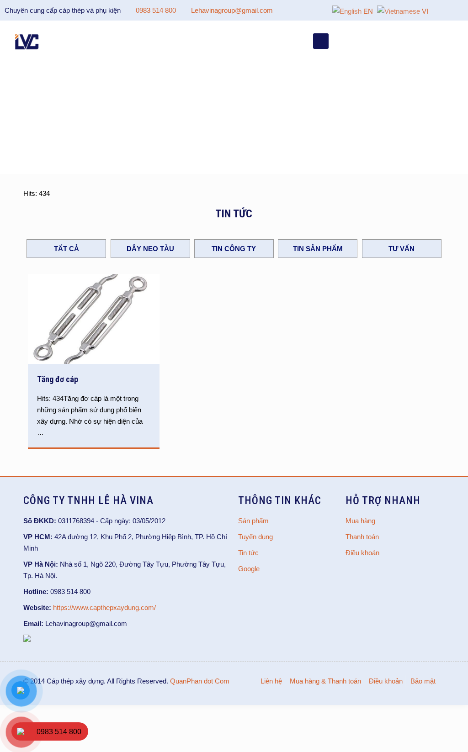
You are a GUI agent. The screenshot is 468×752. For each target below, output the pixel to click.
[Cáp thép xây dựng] (27, 41)
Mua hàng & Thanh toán (325, 681)
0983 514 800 (156, 10)
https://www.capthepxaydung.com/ (104, 607)
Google (249, 569)
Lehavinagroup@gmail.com (232, 10)
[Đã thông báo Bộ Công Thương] (27, 639)
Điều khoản (362, 553)
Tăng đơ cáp (57, 379)
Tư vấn (401, 248)
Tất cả (66, 248)
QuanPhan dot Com (199, 681)
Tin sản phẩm (318, 248)
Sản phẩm (253, 521)
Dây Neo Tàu (150, 248)
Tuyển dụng (255, 537)
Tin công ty (234, 248)
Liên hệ (271, 681)
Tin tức (248, 553)
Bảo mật (423, 681)
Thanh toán (362, 537)
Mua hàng (360, 521)
